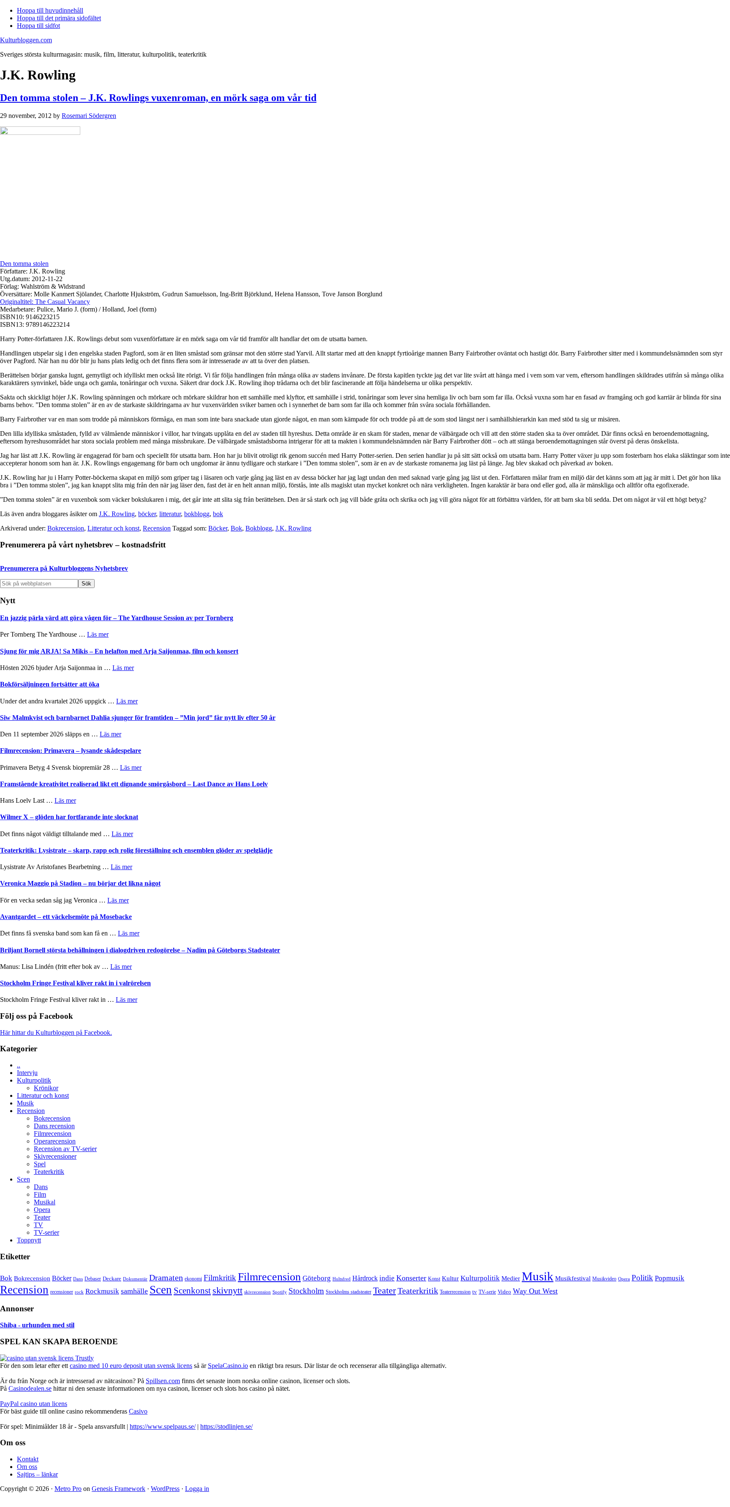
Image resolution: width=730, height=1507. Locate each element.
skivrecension (257, 1291)
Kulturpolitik (34, 1080)
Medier (510, 1278)
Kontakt (27, 1459)
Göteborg (316, 1278)
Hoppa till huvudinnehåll (50, 10)
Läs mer (98, 634)
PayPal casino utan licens (33, 1403)
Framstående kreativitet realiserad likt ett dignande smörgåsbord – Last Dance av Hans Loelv (134, 784)
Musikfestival (573, 1278)
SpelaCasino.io (228, 1365)
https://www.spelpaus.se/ (163, 1426)
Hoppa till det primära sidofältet (59, 18)
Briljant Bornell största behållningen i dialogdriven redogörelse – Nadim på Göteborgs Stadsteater (140, 950)
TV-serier (46, 1232)
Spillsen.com (163, 1380)
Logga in (197, 1488)
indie (387, 1278)
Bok (236, 528)
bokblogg (197, 513)
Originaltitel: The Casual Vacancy (45, 301)
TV (38, 1224)
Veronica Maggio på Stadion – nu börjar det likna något (80, 883)
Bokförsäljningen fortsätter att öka (49, 684)
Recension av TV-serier (65, 1148)
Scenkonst (192, 1290)
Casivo (138, 1411)
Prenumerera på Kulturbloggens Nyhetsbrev (64, 568)
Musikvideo (604, 1279)
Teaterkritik (49, 1171)
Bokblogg (258, 528)
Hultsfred (341, 1279)
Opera (42, 1209)
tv (474, 1292)
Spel (40, 1164)
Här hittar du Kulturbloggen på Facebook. (56, 1032)
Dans (41, 1186)
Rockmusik (102, 1291)
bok (218, 513)
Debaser (92, 1279)
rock (79, 1291)
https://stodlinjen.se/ (226, 1426)
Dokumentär (135, 1278)
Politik (642, 1277)
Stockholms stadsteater (348, 1292)
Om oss (27, 1466)
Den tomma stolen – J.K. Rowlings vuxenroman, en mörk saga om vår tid (158, 97)
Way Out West (535, 1291)
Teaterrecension (455, 1292)
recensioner (61, 1292)
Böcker (217, 528)
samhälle (134, 1291)
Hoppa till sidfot (38, 25)
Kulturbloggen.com (26, 40)
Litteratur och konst (113, 528)
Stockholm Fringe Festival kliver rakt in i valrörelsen (75, 983)
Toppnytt (29, 1240)
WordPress (165, 1488)
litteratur (170, 513)
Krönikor (46, 1087)
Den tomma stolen (24, 263)
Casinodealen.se (30, 1388)
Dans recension (54, 1126)
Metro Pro (68, 1488)
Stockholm (306, 1290)
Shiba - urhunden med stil (37, 1325)
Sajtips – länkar (37, 1474)
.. (18, 1065)
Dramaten (166, 1277)
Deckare (112, 1278)
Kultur (450, 1278)
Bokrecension (65, 528)
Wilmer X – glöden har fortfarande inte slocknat (69, 817)
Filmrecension (52, 1133)
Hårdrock (365, 1278)
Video (504, 1291)
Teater (42, 1217)
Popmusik (669, 1278)
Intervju (27, 1072)
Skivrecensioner (55, 1156)
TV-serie (487, 1292)
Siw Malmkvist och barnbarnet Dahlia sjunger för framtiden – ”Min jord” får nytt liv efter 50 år (137, 717)
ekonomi (193, 1279)
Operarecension (55, 1141)
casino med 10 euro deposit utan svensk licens (131, 1365)
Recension (157, 528)
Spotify (279, 1291)
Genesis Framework (118, 1488)
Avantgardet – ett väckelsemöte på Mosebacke (66, 916)
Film (40, 1194)
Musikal (44, 1202)
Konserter (411, 1278)
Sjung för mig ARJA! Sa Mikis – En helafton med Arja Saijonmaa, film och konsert (119, 651)
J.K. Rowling (117, 513)
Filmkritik (220, 1277)
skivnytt (227, 1290)
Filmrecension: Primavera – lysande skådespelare (70, 750)
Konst (434, 1279)
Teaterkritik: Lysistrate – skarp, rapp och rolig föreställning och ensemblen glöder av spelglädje (136, 850)
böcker (147, 513)
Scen (23, 1179)
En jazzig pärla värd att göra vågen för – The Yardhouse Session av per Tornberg (116, 617)
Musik (25, 1103)
